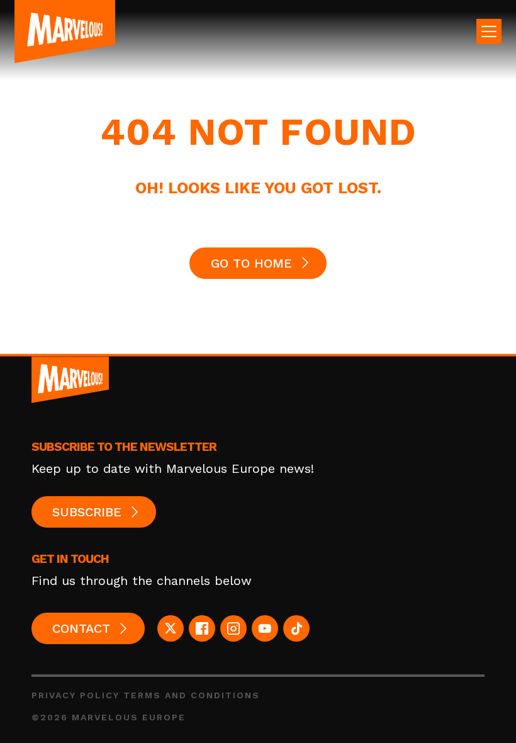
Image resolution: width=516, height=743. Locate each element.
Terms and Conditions (191, 695)
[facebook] (202, 628)
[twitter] (170, 628)
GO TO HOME (251, 263)
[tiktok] (296, 628)
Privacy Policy (75, 695)
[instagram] (233, 628)
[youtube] (265, 628)
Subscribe (86, 511)
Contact (81, 628)
